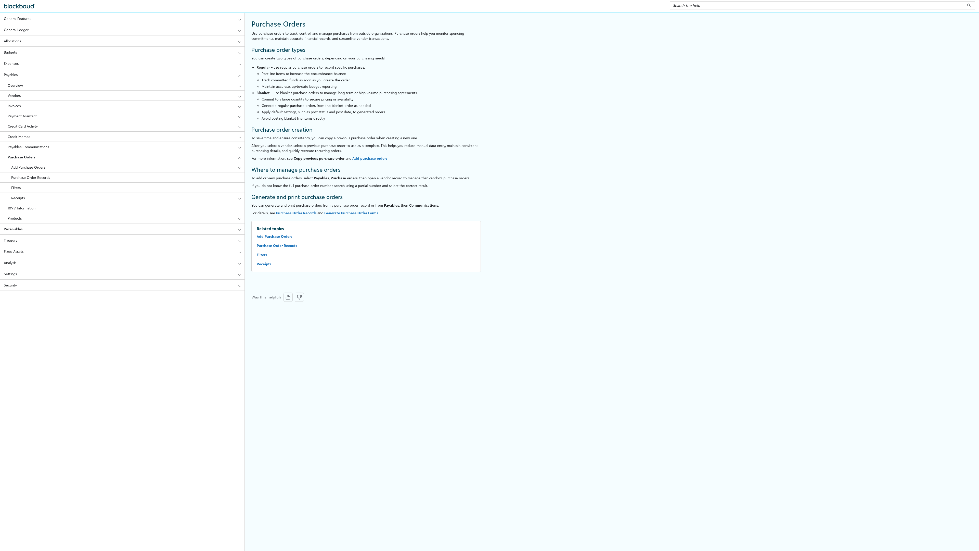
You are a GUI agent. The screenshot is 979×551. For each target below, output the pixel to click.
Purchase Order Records (30, 177)
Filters (16, 187)
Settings (10, 274)
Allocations (12, 41)
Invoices (14, 106)
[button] (969, 5)
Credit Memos (19, 136)
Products (15, 218)
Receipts (18, 198)
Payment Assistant (22, 116)
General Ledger (16, 30)
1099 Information (21, 208)
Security (10, 285)
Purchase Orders (21, 157)
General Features (17, 18)
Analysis (10, 262)
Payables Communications (28, 147)
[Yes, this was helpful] (288, 297)
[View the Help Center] (19, 8)
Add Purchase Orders (28, 167)
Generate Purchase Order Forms (351, 213)
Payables (11, 74)
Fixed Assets (13, 251)
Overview (15, 85)
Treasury (10, 240)
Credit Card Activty (23, 126)
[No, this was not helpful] (299, 297)
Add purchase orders (369, 158)
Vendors (14, 95)
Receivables (13, 229)
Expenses (11, 63)
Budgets (10, 52)
